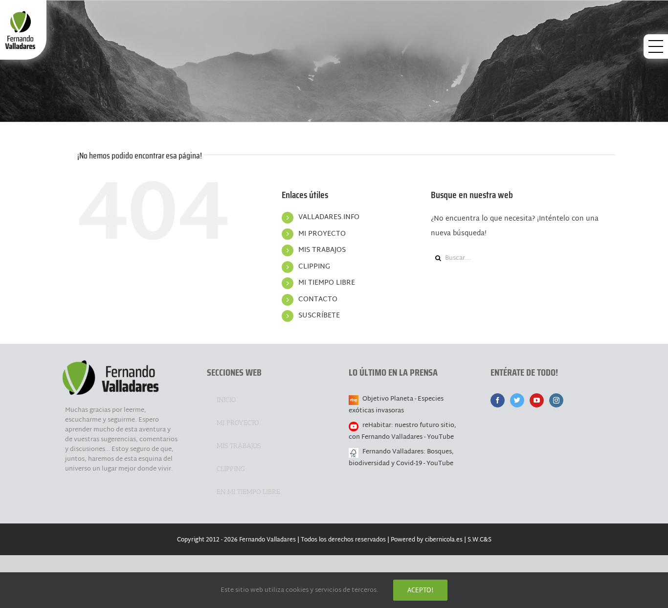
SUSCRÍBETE (319, 316)
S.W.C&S (479, 540)
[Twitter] (517, 400)
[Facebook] (497, 400)
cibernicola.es (444, 540)
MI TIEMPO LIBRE (326, 283)
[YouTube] (537, 400)
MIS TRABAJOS (322, 250)
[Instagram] (556, 400)
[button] (656, 46)
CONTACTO (317, 299)
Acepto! (420, 589)
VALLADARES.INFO (328, 217)
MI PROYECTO (322, 234)
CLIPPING (314, 267)
